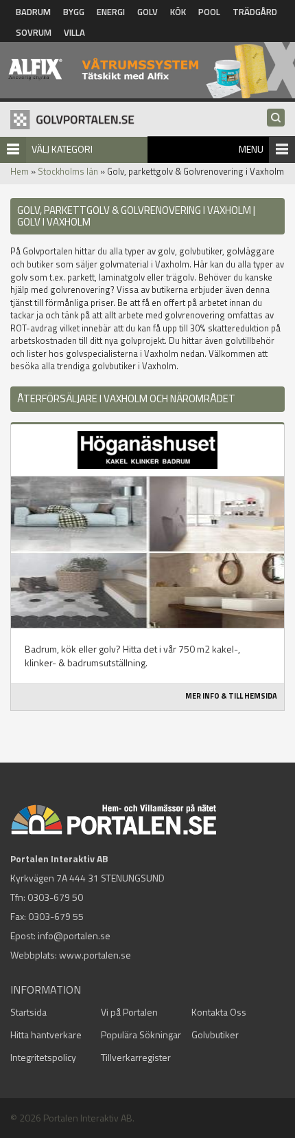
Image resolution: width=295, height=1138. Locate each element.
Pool (209, 12)
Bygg (73, 12)
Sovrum (33, 32)
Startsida (28, 1012)
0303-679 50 (55, 897)
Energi (111, 12)
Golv (147, 12)
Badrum (33, 12)
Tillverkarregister (136, 1057)
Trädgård (255, 12)
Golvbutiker (215, 1034)
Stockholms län (68, 171)
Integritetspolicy (43, 1057)
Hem (19, 171)
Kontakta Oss (218, 1012)
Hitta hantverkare (46, 1034)
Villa (74, 32)
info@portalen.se (74, 935)
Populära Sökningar (141, 1034)
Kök (178, 12)
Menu (251, 149)
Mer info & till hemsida (231, 695)
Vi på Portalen (129, 1012)
